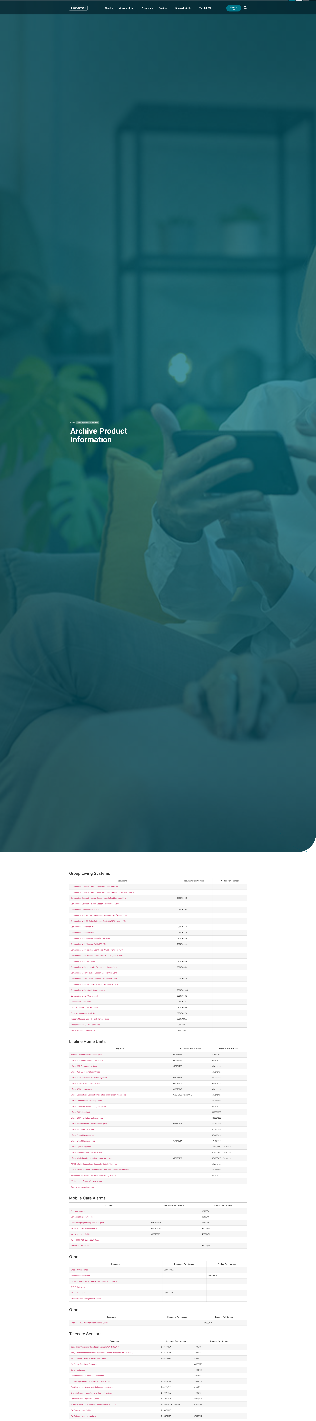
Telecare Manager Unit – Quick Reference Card (90, 1019)
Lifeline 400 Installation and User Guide (87, 1060)
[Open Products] (152, 8)
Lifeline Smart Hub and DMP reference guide (89, 1124)
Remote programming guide (82, 1187)
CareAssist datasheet (80, 1211)
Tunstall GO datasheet (80, 1246)
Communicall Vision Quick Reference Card (88, 990)
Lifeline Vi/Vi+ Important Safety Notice (86, 1152)
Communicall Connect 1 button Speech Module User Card (94, 886)
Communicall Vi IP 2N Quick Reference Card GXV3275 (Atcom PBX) (99, 921)
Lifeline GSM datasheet (80, 1112)
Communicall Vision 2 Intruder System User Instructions (94, 967)
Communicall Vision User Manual (84, 996)
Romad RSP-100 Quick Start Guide (85, 1240)
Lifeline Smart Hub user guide (83, 1141)
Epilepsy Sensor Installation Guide (85, 1399)
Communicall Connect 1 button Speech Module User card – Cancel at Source (102, 892)
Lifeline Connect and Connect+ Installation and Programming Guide (98, 1095)
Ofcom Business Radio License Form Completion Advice (94, 1281)
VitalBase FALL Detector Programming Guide (89, 1323)
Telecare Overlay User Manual (83, 1030)
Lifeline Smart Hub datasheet (83, 1135)
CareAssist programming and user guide (87, 1223)
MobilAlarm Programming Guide (84, 1228)
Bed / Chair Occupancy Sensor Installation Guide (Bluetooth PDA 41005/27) (102, 1353)
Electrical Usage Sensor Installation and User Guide (92, 1387)
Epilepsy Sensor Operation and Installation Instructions (93, 1404)
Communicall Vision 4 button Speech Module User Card (94, 979)
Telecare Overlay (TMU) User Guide (85, 1025)
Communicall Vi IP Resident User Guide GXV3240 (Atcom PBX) (97, 950)
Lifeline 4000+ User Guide (81, 1089)
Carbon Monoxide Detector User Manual (87, 1376)
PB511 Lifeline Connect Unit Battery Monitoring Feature (93, 1175)
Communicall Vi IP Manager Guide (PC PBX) (89, 944)
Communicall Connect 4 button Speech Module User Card (95, 904)
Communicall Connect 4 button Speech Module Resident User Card (98, 898)
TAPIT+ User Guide (78, 1293)
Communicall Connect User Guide (85, 910)
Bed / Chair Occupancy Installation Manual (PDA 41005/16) (95, 1347)
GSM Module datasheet (80, 1276)
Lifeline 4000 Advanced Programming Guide (89, 1077)
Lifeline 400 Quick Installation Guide (85, 1072)
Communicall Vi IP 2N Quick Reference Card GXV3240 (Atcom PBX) (99, 915)
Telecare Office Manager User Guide (86, 1299)
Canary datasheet (78, 1370)
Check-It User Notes (79, 1270)
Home (72, 423)
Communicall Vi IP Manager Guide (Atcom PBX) (90, 938)
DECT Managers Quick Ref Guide (84, 1007)
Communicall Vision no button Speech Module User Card (94, 984)
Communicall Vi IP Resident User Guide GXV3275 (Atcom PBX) (97, 956)
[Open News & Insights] (193, 8)
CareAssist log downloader (82, 1217)
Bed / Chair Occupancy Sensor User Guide (88, 1358)
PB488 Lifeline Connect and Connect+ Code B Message (94, 1164)
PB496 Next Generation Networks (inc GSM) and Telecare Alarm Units (100, 1170)
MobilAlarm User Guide (80, 1234)
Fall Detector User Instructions (83, 1416)
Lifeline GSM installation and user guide (87, 1118)
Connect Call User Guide (81, 1002)
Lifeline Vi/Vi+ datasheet (81, 1147)
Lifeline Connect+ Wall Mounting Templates (88, 1106)
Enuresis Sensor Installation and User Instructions (91, 1393)
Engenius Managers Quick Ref (83, 1013)
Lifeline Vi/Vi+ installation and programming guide (91, 1158)
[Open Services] (169, 8)
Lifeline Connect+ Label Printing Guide (86, 1101)
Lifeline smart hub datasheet (82, 1129)
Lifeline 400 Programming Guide (84, 1066)
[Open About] (112, 8)
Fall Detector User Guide (81, 1410)
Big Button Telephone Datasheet (84, 1364)
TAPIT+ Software (78, 1287)
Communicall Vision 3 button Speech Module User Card (94, 973)
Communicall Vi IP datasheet (82, 932)
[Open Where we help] (135, 8)
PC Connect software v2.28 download (86, 1181)
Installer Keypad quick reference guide (86, 1054)
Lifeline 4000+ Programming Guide (85, 1083)
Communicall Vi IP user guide (83, 961)
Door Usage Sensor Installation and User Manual (91, 1381)
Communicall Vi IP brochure (82, 927)
